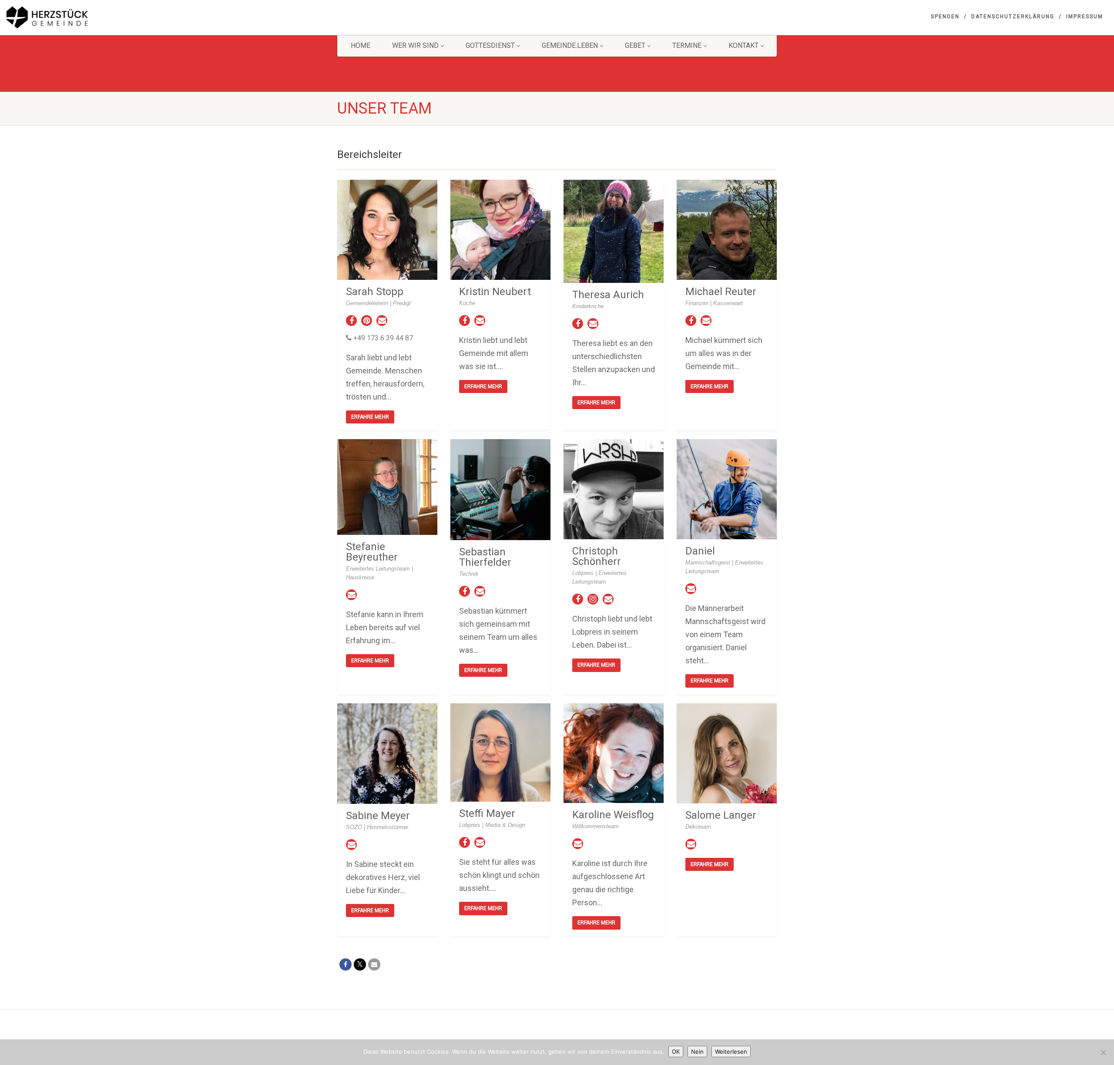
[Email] (374, 964)
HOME (360, 45)
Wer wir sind (415, 45)
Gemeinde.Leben (570, 45)
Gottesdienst (490, 45)
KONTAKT (743, 45)
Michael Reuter (720, 292)
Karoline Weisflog (613, 815)
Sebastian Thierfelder (485, 557)
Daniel (700, 551)
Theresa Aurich (608, 295)
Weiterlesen (731, 1051)
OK (676, 1051)
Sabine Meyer (378, 816)
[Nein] (1103, 1052)
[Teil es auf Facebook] (345, 964)
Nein (697, 1051)
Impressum (1084, 16)
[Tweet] (360, 964)
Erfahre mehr (370, 417)
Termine (686, 45)
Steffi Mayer (487, 813)
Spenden (945, 16)
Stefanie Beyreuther (372, 552)
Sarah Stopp (374, 292)
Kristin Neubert (495, 292)
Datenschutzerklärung (1012, 16)
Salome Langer (720, 815)
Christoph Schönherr (596, 556)
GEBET (635, 45)
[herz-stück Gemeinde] (186, 17)
